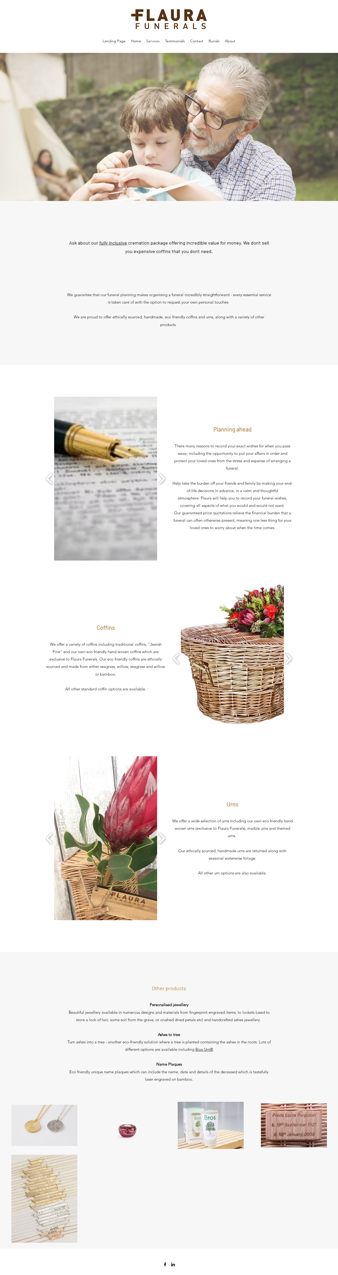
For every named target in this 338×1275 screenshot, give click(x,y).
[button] (136, 479)
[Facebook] (165, 1264)
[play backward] (49, 478)
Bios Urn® (204, 1049)
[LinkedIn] (173, 1264)
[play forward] (162, 478)
